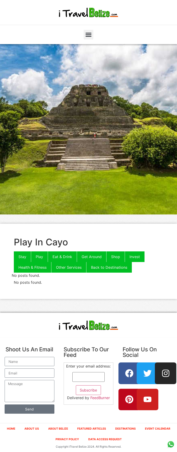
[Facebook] (129, 373)
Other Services (69, 267)
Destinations (125, 428)
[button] (88, 34)
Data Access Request (105, 439)
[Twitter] (147, 373)
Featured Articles (91, 428)
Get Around (92, 256)
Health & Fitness (32, 267)
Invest (135, 256)
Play (39, 256)
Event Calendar (157, 428)
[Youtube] (147, 399)
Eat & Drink (62, 256)
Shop (115, 256)
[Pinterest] (129, 399)
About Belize (58, 428)
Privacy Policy (67, 439)
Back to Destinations (109, 267)
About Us (31, 428)
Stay (22, 256)
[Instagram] (166, 373)
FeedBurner (100, 397)
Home (11, 428)
